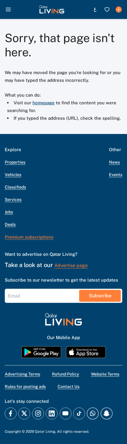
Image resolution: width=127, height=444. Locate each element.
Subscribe (100, 295)
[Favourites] (107, 9)
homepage (43, 102)
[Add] (119, 9)
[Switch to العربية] (95, 9)
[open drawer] (8, 9)
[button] (51, 9)
